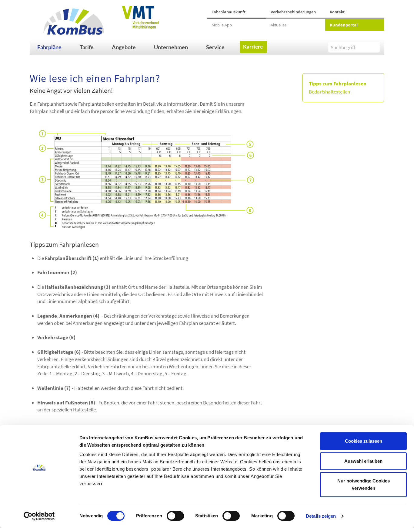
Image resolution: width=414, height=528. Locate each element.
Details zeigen (321, 516)
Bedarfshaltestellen (329, 91)
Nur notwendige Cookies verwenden (363, 484)
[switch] (175, 516)
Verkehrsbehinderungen (293, 12)
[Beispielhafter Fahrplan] (146, 179)
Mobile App (222, 25)
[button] (55, 47)
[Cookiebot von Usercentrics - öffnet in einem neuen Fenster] (39, 516)
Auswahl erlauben (363, 461)
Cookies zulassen (363, 441)
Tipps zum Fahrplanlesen (337, 83)
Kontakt (337, 12)
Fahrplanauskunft (228, 12)
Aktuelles (278, 25)
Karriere (253, 46)
